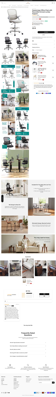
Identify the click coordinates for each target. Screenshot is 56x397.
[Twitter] (3, 392)
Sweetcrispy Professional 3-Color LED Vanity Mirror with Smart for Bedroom (42, 76)
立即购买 (43, 34)
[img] (7, 304)
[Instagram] (5, 392)
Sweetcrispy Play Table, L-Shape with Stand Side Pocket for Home (42, 62)
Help (54, 0)
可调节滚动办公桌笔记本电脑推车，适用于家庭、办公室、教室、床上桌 (42, 69)
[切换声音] (32, 276)
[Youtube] (9, 392)
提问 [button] (44, 296)
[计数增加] (36, 32)
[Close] (2, 195)
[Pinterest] (7, 392)
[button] (6, 3)
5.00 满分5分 (14, 294)
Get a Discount (2, 199)
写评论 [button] (44, 294)
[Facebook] (1, 392)
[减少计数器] (33, 32)
